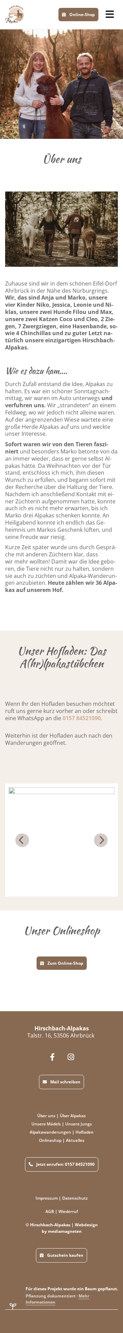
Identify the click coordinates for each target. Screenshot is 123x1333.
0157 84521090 (82, 718)
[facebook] (52, 1057)
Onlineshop (50, 1140)
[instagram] (71, 1057)
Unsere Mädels (46, 1124)
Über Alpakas (73, 1116)
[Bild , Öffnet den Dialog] (61, 840)
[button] (110, 14)
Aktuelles (75, 1140)
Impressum (47, 1198)
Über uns (46, 1116)
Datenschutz (75, 1198)
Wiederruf (68, 1211)
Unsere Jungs (78, 1124)
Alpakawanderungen (50, 1132)
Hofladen (85, 1132)
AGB (49, 1211)
